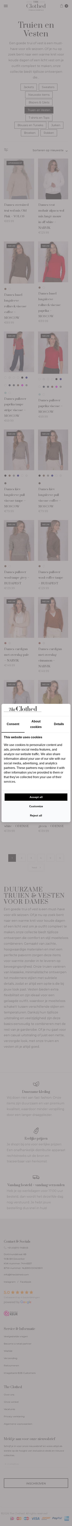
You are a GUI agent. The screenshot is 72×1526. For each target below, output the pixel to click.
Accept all (36, 797)
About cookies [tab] (36, 724)
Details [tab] (59, 724)
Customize (36, 806)
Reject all (36, 815)
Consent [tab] (13, 724)
